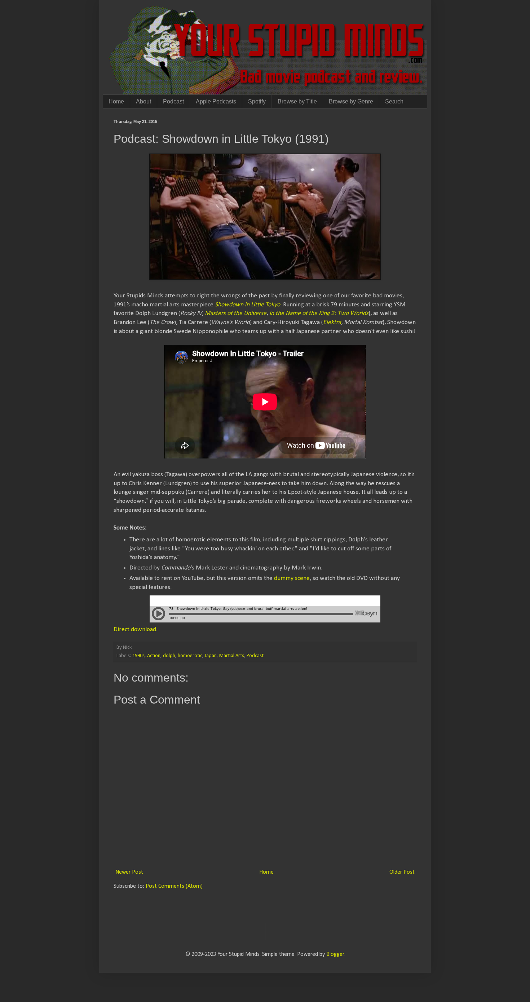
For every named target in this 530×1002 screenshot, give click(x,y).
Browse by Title (297, 101)
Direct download (135, 629)
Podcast (173, 101)
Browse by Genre (351, 101)
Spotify (257, 101)
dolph (169, 656)
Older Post (402, 872)
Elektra (332, 322)
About (143, 101)
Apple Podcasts (216, 101)
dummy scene (292, 578)
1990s (138, 656)
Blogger (335, 954)
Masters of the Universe (235, 313)
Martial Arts (231, 656)
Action (153, 656)
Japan (211, 656)
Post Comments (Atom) (174, 886)
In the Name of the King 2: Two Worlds (318, 313)
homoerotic (190, 656)
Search (394, 101)
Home (116, 101)
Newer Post (129, 872)
